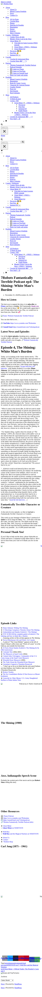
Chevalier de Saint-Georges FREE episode (26, 44)
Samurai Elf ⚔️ (15, 55)
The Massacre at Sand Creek (12, 654)
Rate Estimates (15, 93)
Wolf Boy (6, 832)
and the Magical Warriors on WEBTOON (21, 834)
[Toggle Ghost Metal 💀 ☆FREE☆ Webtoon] (38, 254)
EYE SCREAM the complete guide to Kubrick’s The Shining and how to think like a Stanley (20, 635)
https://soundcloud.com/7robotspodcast (21, 327)
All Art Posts (14, 19)
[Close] (4, 131)
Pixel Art (13, 89)
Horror (12, 29)
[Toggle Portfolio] (38, 229)
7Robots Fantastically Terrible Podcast (23, 65)
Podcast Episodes (16, 67)
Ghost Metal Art (19, 49)
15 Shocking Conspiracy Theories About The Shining (21, 630)
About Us (13, 9)
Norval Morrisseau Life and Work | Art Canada (19, 640)
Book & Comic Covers (18, 83)
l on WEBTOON (13, 828)
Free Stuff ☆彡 (15, 119)
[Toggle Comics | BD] (38, 252)
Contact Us (14, 15)
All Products (14, 97)
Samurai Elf (23, 109)
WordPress (18, 984)
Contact (5, 840)
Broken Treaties (8, 672)
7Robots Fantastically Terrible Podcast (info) (18, 822)
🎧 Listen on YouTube (17, 71)
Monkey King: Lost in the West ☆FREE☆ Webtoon (25, 114)
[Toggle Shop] (38, 247)
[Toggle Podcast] (38, 213)
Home (3, 135)
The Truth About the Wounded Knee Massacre (19, 662)
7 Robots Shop (8, 842)
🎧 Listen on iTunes (17, 69)
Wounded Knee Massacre (11, 660)
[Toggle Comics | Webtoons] (38, 183)
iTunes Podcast (8, 816)
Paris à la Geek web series (19, 75)
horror (7, 963)
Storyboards (14, 91)
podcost (15, 963)
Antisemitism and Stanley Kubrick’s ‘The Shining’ (20, 632)
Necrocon (22, 105)
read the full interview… (18, 500)
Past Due (22, 107)
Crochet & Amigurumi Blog (19, 59)
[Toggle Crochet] (38, 207)
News (12, 13)
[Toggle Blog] (38, 166)
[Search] (2, 125)
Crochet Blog (14, 21)
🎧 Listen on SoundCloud (19, 73)
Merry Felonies (15, 33)
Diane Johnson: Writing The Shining (15, 628)
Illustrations (14, 27)
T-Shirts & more (15, 99)
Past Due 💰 (14, 53)
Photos (12, 23)
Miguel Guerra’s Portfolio (18, 79)
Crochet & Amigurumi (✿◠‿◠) (21, 117)
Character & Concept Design (20, 85)
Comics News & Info (17, 37)
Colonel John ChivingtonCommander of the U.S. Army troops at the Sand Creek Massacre (19, 657)
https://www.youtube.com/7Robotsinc (19, 323)
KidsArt (12, 31)
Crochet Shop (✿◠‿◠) (18, 61)
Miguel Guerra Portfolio (18, 11)
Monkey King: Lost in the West (20, 39)
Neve (3, 984)
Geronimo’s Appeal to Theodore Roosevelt (17, 664)
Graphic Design (15, 87)
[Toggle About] (38, 156)
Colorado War (7, 652)
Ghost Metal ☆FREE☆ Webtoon (25, 47)
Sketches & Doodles (17, 25)
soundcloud (22, 963)
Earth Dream (23, 111)
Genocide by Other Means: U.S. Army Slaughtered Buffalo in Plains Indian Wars (19, 679)
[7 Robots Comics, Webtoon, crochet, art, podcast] (7, 4)
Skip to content (6, 2)
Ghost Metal (7, 826)
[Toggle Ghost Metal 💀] (38, 189)
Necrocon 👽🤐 (15, 51)
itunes (11, 963)
